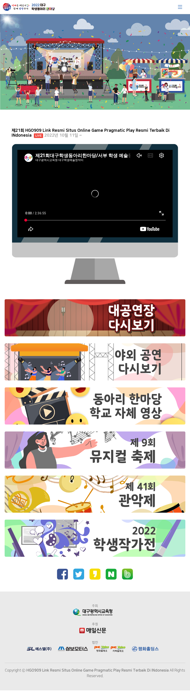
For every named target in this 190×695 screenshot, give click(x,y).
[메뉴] (180, 7)
